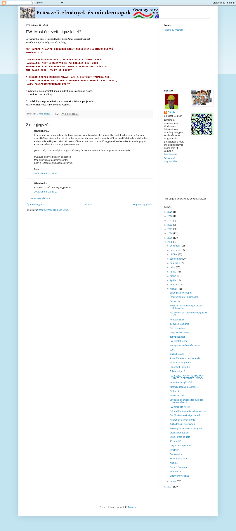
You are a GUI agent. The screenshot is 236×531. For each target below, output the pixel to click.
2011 (170, 229)
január (173, 481)
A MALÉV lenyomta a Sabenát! (185, 358)
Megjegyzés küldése (40, 198)
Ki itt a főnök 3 (177, 354)
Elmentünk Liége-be (180, 367)
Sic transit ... (176, 391)
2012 (170, 225)
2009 (170, 238)
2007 (170, 486)
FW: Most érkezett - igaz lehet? (185, 415)
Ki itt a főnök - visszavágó (182, 424)
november (175, 250)
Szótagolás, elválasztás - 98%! (185, 345)
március (174, 284)
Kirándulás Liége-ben (180, 362)
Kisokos (174, 463)
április (173, 280)
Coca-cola (175, 301)
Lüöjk (172, 349)
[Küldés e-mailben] (63, 114)
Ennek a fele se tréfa (180, 437)
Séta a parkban (177, 328)
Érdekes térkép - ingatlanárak (184, 297)
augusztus (175, 263)
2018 (170, 216)
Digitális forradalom (179, 432)
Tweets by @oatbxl (173, 30)
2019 (170, 212)
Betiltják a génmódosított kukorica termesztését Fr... (186, 401)
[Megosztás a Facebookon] (73, 114)
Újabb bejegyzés (35, 204)
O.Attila (172, 112)
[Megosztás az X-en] (70, 114)
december (175, 245)
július (173, 267)
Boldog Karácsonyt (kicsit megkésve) (188, 411)
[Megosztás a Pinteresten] (77, 114)
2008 (170, 242)
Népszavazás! (177, 319)
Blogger (132, 507)
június (173, 271)
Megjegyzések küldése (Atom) (54, 210)
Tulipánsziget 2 (177, 371)
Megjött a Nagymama (180, 445)
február (174, 289)
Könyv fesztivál (177, 395)
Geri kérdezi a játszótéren (182, 382)
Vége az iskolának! (179, 332)
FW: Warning (176, 454)
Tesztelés (174, 450)
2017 (170, 220)
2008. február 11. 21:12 (45, 173)
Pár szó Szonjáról (178, 467)
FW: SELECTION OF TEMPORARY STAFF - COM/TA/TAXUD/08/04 (187, 377)
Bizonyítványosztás (179, 476)
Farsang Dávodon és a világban (186, 428)
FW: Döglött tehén (179, 341)
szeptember (176, 259)
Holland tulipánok (178, 458)
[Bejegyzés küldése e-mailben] (57, 114)
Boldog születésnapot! (181, 292)
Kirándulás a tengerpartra (182, 420)
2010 (170, 233)
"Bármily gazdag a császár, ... (184, 387)
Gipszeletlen (176, 471)
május (173, 276)
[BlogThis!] (66, 114)
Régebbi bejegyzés (142, 204)
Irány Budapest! (177, 337)
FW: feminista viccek (180, 407)
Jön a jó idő (175, 441)
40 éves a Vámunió (179, 324)
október (174, 254)
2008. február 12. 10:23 (46, 191)
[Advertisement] (191, 60)
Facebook (169, 154)
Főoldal (88, 204)
